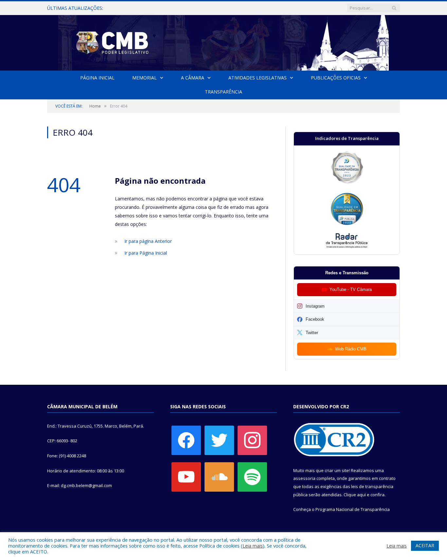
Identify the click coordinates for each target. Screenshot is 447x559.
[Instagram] (252, 440)
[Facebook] (186, 440)
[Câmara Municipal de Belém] (223, 41)
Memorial (144, 78)
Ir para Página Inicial (145, 253)
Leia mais (252, 546)
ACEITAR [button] (425, 545)
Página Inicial (97, 78)
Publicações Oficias (336, 78)
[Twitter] (219, 440)
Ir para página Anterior (148, 241)
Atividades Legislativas (257, 78)
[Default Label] (186, 476)
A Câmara (192, 78)
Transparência (223, 92)
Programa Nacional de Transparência (352, 509)
